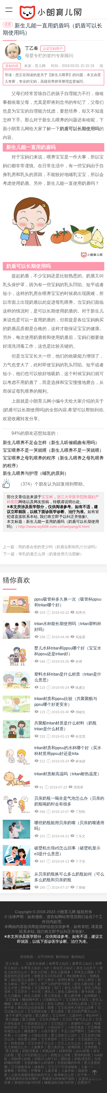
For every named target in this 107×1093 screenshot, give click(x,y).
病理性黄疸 (66, 980)
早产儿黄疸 (46, 980)
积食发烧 (17, 1043)
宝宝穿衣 (20, 992)
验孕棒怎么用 (64, 1075)
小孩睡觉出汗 (52, 1000)
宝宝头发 (67, 1039)
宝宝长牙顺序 (49, 1019)
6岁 (46, 968)
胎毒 (50, 1008)
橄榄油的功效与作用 (59, 1082)
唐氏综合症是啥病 (31, 1008)
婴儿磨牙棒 (72, 996)
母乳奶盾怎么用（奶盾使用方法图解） (51, 554)
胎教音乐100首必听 (48, 976)
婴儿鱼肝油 (55, 1047)
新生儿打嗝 (39, 972)
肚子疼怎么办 (87, 1075)
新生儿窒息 (72, 988)
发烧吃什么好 (81, 1023)
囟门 (57, 988)
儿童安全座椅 (35, 964)
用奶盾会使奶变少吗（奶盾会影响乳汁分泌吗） (58, 547)
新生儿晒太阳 (84, 984)
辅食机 (39, 1067)
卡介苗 (36, 992)
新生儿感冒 (32, 996)
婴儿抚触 (12, 1019)
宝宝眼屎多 (42, 988)
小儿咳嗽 (20, 1035)
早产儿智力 (29, 984)
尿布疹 (89, 1043)
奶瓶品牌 (48, 1051)
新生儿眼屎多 (61, 972)
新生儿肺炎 (55, 1004)
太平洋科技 (45, 957)
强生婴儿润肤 (27, 1039)
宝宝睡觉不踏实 (77, 1000)
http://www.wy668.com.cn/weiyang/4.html (53, 526)
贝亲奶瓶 (90, 1047)
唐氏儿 (49, 992)
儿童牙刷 (67, 1071)
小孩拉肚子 (55, 1027)
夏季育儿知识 (82, 964)
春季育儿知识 (59, 964)
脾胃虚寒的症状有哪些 (21, 1079)
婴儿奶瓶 (12, 1051)
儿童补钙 (75, 1015)
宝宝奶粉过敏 (37, 1011)
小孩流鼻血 (75, 1027)
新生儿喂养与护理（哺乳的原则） (36, 473)
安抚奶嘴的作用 (68, 1063)
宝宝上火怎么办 (69, 1043)
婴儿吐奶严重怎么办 (82, 1011)
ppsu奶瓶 (83, 1051)
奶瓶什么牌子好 (45, 1059)
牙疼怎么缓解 (84, 972)
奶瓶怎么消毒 (61, 1055)
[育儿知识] (53, 13)
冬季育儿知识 (31, 968)
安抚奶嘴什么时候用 (39, 1063)
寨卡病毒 (87, 992)
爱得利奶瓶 (82, 1055)
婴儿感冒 (57, 1011)
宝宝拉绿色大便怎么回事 (76, 1008)
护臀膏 (36, 1071)
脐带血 (26, 988)
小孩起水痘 (39, 1035)
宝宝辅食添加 (21, 1067)
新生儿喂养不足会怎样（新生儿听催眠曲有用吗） (51, 442)
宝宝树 (47, 497)
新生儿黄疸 (86, 980)
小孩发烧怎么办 (35, 1023)
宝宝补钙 (58, 1015)
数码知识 (62, 957)
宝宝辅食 (12, 1000)
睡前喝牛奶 (30, 1000)
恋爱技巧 (84, 1082)
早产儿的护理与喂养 (56, 984)
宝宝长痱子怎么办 (41, 1043)
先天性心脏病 (77, 1004)
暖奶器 (66, 1059)
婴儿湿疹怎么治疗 (64, 1035)
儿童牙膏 (51, 1071)
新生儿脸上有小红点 (29, 1004)
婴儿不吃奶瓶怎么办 (32, 1055)
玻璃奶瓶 (74, 1047)
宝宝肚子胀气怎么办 (77, 1019)
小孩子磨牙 (49, 1031)
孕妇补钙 (92, 1015)
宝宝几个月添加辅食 (62, 1067)
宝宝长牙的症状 (32, 1027)
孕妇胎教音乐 (76, 976)
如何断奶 (90, 996)
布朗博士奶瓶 (21, 1059)
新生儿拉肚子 (86, 968)
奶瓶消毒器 (30, 1051)
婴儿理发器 (52, 996)
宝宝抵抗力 (59, 1023)
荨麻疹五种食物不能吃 (58, 1079)
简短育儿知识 (63, 968)
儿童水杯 (87, 1067)
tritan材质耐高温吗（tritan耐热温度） (67, 773)
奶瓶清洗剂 (82, 1059)
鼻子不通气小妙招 (18, 1015)
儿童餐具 (37, 1047)
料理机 (22, 1071)
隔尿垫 (83, 1071)
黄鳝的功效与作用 (27, 1082)
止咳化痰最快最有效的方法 (30, 1075)
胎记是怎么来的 (22, 980)
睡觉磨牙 (30, 1031)
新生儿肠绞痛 (68, 992)
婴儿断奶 (42, 1015)
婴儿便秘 (28, 1019)
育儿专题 (12, 964)
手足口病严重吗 (72, 1031)
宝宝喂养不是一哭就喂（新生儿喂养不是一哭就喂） (53, 450)
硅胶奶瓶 (65, 1051)
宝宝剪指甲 (49, 1039)
